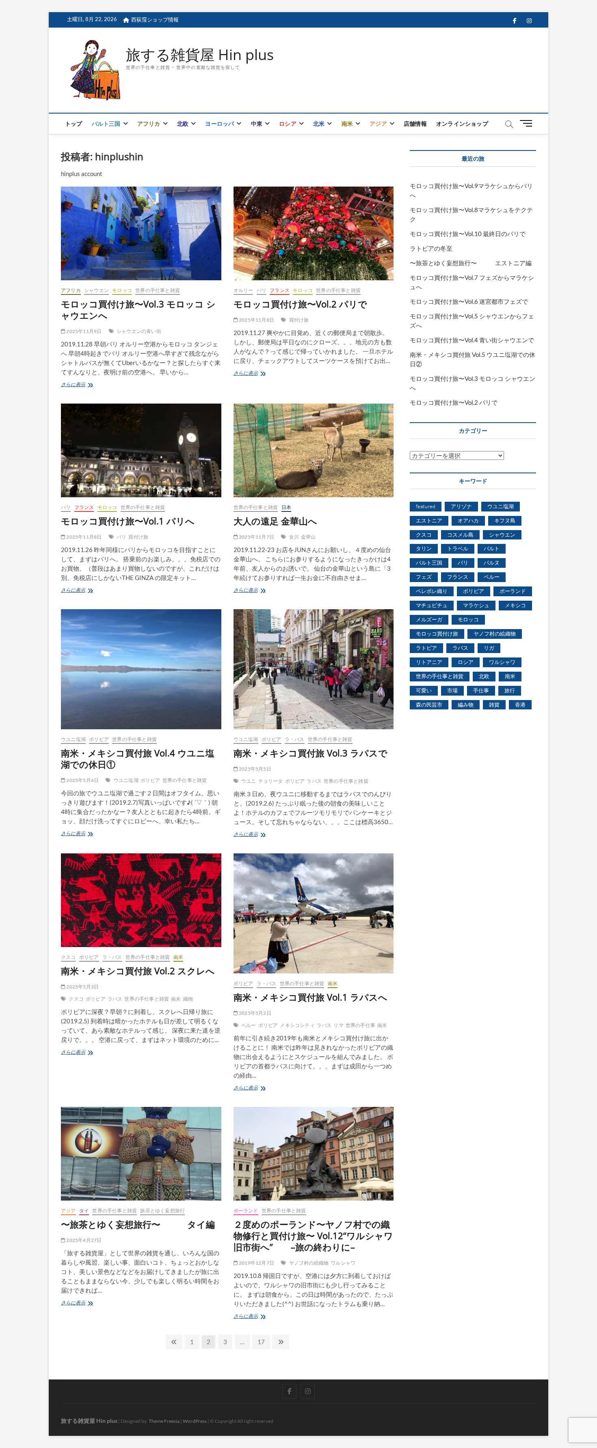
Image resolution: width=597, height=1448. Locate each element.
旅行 (509, 690)
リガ (489, 648)
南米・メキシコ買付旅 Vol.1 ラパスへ (310, 997)
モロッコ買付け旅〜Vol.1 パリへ (128, 521)
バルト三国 (106, 123)
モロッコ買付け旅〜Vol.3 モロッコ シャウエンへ (138, 309)
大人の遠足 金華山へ (275, 521)
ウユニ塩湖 (73, 739)
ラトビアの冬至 (431, 248)
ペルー (248, 1025)
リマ (338, 1025)
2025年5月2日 (254, 1013)
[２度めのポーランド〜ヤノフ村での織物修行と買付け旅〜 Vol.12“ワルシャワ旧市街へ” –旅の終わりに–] (314, 1154)
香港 (520, 704)
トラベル (457, 548)
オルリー (243, 290)
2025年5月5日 (254, 769)
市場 (452, 690)
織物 (188, 999)
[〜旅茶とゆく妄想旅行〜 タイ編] (141, 1154)
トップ (73, 123)
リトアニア (429, 662)
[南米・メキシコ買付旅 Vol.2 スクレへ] (141, 900)
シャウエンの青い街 (139, 331)
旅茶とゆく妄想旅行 (162, 1210)
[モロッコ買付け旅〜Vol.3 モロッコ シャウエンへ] (141, 233)
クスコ (68, 957)
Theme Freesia (164, 1421)
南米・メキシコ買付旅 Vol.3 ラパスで (310, 753)
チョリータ (270, 781)
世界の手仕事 (360, 1025)
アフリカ (148, 123)
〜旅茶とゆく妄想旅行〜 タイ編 (138, 1224)
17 (261, 1343)
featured (425, 506)
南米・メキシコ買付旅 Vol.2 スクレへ (138, 971)
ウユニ (248, 781)
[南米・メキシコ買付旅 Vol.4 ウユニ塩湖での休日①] (141, 669)
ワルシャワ (343, 1263)
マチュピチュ (432, 605)
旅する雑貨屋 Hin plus (200, 55)
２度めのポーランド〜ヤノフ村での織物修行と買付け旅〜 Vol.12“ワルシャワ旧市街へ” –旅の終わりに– (313, 1235)
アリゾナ (461, 506)
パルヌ (492, 562)
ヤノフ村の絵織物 (309, 1263)
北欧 (182, 123)
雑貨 (494, 704)
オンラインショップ (462, 123)
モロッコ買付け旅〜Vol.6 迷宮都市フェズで (469, 301)
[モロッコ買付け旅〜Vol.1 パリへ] (141, 450)
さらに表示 (78, 385)
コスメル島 (460, 534)
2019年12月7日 (256, 1263)
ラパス (314, 781)
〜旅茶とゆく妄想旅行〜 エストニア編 (471, 262)
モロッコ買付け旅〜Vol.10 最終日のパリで (468, 233)
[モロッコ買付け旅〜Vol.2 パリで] (314, 233)
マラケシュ (476, 605)
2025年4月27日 (83, 1240)
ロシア (287, 123)
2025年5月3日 (82, 987)
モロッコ (122, 290)
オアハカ (468, 520)
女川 (294, 537)
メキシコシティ (297, 1025)
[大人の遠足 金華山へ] (314, 450)
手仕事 (481, 690)
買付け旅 (299, 320)
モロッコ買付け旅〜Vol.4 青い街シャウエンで (472, 340)
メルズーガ (429, 619)
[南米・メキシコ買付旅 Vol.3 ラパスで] (314, 669)
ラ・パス (295, 739)
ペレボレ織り (432, 591)
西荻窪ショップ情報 (155, 19)
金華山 (308, 537)
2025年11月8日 (256, 320)
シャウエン (96, 290)
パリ (261, 290)
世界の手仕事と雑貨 (157, 290)
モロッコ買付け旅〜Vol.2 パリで (300, 304)
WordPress (195, 1421)
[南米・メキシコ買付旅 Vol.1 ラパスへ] (314, 913)
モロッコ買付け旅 (437, 633)
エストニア (429, 520)
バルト (492, 548)
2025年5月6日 (82, 780)
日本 (286, 507)
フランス (280, 290)
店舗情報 (415, 123)
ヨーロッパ (219, 123)
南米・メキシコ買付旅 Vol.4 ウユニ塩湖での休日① (137, 758)
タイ (84, 1210)
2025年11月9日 (83, 331)
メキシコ (515, 605)
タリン (424, 548)
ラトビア (426, 648)
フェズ (424, 577)
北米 (318, 123)
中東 (256, 123)
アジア (378, 123)
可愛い (424, 690)
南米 (347, 123)
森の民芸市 (429, 704)
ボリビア (99, 739)
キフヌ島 (504, 520)
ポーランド (246, 1210)
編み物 (466, 704)
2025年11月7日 (256, 537)
